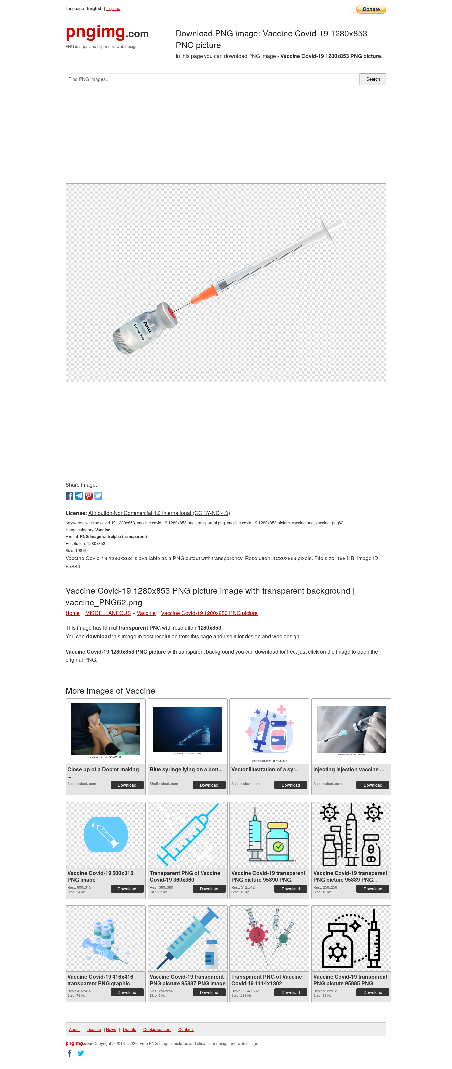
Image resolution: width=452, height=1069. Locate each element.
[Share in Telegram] (79, 496)
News (111, 1029)
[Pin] (89, 496)
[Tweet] (98, 496)
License (94, 1029)
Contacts (186, 1029)
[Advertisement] (226, 137)
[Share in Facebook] (69, 496)
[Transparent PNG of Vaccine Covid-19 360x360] (187, 834)
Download (127, 785)
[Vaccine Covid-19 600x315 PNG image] (105, 834)
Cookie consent (157, 1029)
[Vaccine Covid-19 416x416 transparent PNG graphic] (105, 938)
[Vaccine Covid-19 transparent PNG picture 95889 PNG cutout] (351, 834)
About (74, 1029)
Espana (113, 8)
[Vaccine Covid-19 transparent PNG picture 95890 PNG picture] (269, 834)
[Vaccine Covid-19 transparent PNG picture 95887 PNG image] (187, 938)
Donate (129, 1029)
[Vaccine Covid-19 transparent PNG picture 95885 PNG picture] (351, 938)
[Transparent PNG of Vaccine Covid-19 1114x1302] (269, 938)
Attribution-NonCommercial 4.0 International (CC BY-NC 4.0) (159, 513)
